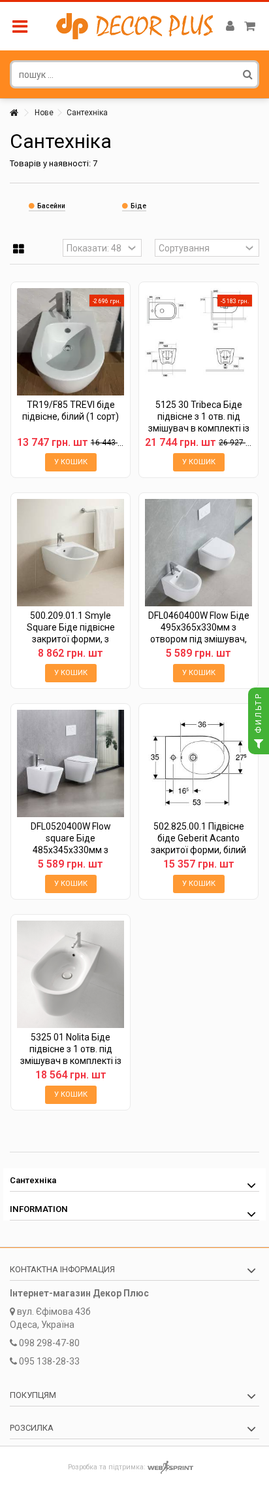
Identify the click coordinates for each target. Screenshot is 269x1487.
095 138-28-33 (49, 1361)
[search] (248, 74)
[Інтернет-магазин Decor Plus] (134, 26)
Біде (138, 206)
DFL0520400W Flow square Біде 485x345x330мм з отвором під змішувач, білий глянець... (70, 850)
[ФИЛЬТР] (258, 743)
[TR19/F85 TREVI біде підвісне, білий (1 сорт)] (70, 341)
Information (39, 1209)
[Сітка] (18, 249)
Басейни (51, 206)
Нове (44, 112)
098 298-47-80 (49, 1343)
